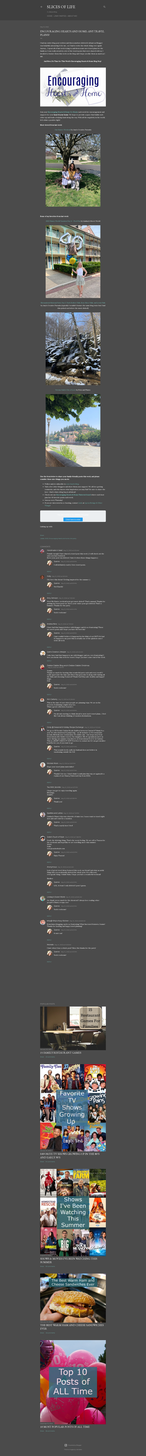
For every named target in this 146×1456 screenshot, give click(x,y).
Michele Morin (52, 763)
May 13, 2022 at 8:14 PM (69, 609)
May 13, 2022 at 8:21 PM (69, 882)
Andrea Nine (52, 624)
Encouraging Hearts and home (59, 538)
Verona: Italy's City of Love (65, 390)
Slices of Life (61, 6)
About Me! (72, 16)
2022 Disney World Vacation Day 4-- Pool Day (63, 221)
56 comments (50, 1431)
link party (73, 538)
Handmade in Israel (54, 550)
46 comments (50, 1333)
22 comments (50, 1057)
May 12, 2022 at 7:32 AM (67, 598)
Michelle (50, 945)
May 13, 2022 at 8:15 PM (69, 633)
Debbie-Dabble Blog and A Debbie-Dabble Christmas (68, 665)
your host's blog (72, 484)
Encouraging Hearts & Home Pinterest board (73, 495)
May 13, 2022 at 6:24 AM (66, 867)
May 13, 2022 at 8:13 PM (69, 561)
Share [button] (42, 535)
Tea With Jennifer (54, 787)
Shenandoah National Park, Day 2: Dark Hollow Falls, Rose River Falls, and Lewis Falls (73, 303)
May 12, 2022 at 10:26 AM (66, 699)
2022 (46, 538)
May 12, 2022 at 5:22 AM (71, 550)
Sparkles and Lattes (55, 813)
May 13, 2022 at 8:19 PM (69, 822)
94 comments (50, 1161)
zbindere (79, 1449)
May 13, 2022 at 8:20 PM (69, 852)
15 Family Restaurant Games (60, 1052)
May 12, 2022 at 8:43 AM (75, 652)
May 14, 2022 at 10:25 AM (63, 945)
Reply (49, 571)
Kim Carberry (52, 699)
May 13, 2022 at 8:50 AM (74, 897)
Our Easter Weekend (63, 130)
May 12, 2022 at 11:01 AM (92, 727)
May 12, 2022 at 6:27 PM (70, 787)
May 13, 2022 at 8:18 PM (69, 798)
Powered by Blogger (75, 1445)
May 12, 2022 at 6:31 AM (59, 576)
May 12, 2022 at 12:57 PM (67, 763)
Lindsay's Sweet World (56, 897)
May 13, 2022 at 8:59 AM (77, 921)
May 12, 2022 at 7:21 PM (71, 813)
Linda (80, 503)
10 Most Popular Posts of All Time (65, 1427)
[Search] (104, 6)
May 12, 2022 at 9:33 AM (56, 667)
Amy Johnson (52, 598)
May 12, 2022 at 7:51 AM (65, 624)
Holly (49, 576)
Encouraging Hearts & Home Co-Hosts (63, 112)
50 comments (50, 1266)
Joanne (57, 561)
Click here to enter (73, 519)
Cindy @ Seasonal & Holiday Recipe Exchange (65, 727)
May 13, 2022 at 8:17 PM (69, 746)
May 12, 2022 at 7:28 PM (73, 837)
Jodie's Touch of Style (55, 837)
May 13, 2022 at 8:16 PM (69, 684)
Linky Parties (60, 16)
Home (49, 16)
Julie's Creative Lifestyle (56, 652)
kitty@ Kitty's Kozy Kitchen (58, 921)
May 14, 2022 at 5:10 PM (69, 952)
